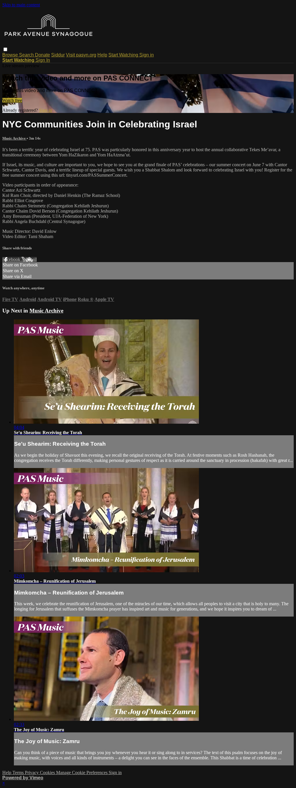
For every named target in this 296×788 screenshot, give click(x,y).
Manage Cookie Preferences (82, 772)
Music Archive (14, 138)
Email (31, 259)
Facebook (11, 259)
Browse (10, 54)
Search (27, 54)
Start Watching (123, 54)
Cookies (48, 772)
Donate (42, 54)
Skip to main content (21, 4)
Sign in (146, 54)
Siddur (58, 54)
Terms (18, 772)
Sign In (43, 60)
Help (102, 54)
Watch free (12, 100)
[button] (5, 49)
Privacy (32, 772)
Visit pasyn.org (81, 54)
